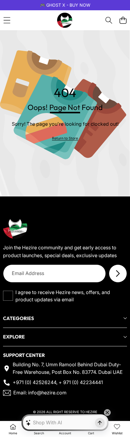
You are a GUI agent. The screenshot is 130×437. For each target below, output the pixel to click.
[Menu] (7, 20)
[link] (65, 138)
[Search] (108, 20)
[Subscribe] (118, 273)
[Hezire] (65, 20)
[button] (123, 20)
